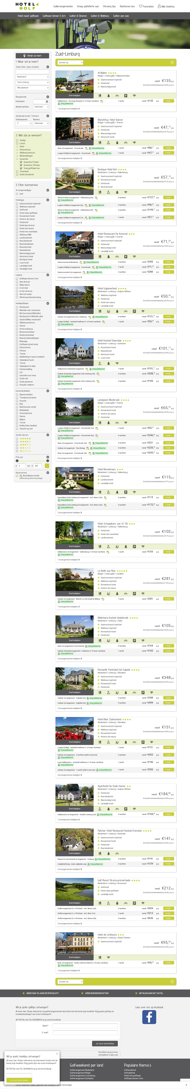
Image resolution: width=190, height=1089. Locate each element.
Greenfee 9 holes (31, 162)
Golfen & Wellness (100, 15)
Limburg (112, 172)
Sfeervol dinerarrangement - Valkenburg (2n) (75, 199)
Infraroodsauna (26, 329)
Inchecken (20, 101)
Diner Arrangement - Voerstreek (81, 148)
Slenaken (122, 672)
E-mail (44, 1032)
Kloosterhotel (25, 247)
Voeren (120, 122)
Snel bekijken (74, 95)
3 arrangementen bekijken (69, 277)
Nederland (102, 172)
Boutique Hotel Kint (107, 169)
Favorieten (148, 6)
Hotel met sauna (27, 228)
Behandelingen (26, 155)
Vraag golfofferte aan (88, 6)
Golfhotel (24, 209)
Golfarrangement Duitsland (81, 1078)
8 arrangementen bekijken (69, 458)
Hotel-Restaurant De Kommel (112, 233)
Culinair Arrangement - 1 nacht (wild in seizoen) (84, 770)
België (100, 75)
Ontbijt (23, 140)
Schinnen (122, 343)
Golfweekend (130, 1070)
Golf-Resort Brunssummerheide (114, 880)
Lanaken (120, 573)
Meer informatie (64, 1085)
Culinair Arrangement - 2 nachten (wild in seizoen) (77, 756)
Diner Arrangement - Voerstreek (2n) (83, 443)
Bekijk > (169, 101)
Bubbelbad (24, 410)
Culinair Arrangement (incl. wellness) (83, 317)
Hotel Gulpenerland (107, 288)
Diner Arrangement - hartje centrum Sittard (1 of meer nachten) (83, 964)
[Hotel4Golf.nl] (27, 5)
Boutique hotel (26, 259)
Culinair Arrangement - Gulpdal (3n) (80, 703)
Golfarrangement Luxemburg (82, 1075)
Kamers (36, 119)
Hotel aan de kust (27, 225)
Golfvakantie (129, 1072)
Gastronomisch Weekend (78, 262)
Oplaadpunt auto (27, 360)
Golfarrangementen (63, 6)
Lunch (22, 143)
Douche (23, 400)
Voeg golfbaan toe (32, 168)
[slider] (17, 460)
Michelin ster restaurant (30, 310)
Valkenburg (123, 172)
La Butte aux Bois (107, 570)
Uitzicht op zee (26, 428)
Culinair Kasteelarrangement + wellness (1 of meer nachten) (81, 652)
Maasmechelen (123, 75)
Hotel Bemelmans (107, 469)
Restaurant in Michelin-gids (31, 316)
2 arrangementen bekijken (69, 158)
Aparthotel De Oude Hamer (112, 786)
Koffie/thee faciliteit (28, 425)
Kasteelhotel (25, 250)
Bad (21, 403)
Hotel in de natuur (27, 219)
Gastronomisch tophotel (30, 203)
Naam (45, 1025)
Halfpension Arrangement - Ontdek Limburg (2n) (85, 814)
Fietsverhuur (25, 149)
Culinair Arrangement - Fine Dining (81, 448)
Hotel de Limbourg (107, 934)
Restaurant (24, 307)
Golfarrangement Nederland (82, 1070)
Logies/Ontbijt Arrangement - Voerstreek (84, 153)
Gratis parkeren (26, 381)
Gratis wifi (24, 378)
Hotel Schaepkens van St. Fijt (113, 523)
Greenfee (24, 159)
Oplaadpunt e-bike (27, 366)
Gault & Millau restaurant (30, 319)
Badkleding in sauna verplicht (32, 356)
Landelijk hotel (26, 265)
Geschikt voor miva (28, 375)
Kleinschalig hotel (27, 253)
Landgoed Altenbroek (109, 400)
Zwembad (24, 171)
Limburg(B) (110, 75)
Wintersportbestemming (30, 297)
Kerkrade (121, 833)
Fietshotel (24, 222)
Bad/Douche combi (28, 407)
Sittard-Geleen (124, 937)
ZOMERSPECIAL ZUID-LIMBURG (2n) (80, 864)
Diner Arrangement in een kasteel (79, 646)
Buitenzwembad (27, 335)
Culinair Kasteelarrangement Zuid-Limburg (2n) (76, 382)
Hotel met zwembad (28, 231)
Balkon (22, 419)
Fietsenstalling (26, 369)
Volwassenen (21, 119)
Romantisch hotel (27, 216)
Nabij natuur (25, 284)
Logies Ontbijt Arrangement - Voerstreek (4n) (76, 436)
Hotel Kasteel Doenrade (109, 340)
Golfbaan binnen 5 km (54, 15)
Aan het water (26, 294)
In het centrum (26, 291)
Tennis (23, 353)
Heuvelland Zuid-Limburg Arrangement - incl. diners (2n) (80, 498)
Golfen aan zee (121, 15)
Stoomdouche (26, 413)
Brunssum (122, 883)
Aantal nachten (22, 106)
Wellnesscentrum (27, 152)
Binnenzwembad (27, 332)
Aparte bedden (26, 394)
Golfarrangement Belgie (80, 1072)
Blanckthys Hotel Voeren (110, 119)
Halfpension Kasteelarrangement (81, 369)
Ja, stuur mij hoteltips (105, 1043)
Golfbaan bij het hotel (29, 344)
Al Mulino (102, 72)
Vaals (120, 620)
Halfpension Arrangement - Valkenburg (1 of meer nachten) (81, 553)
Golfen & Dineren (78, 15)
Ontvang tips (109, 6)
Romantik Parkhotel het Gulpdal (114, 669)
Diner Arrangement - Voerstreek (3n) (83, 453)
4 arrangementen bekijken (69, 222)
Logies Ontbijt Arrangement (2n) (81, 205)
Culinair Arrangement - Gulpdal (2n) (80, 698)
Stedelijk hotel (26, 268)
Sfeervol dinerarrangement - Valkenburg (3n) (75, 211)
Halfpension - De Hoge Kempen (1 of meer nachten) (78, 102)
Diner (22, 146)
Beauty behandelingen (29, 338)
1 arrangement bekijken (68, 108)
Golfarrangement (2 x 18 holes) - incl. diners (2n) (77, 908)
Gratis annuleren (27, 174)
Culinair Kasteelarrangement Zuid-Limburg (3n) (76, 375)
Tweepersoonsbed (28, 397)
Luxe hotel (24, 262)
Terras (22, 363)
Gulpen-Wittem (124, 291)
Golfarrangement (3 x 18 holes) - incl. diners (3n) (77, 918)
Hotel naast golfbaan (28, 15)
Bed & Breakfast (26, 244)
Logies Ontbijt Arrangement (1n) (81, 217)
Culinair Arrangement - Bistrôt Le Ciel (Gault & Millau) (79, 600)
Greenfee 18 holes (32, 165)
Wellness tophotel (27, 206)
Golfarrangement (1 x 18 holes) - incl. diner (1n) (76, 913)
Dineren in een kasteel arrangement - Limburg (84, 859)
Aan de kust (25, 281)
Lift (21, 372)
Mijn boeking (168, 6)
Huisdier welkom (27, 384)
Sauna (22, 325)
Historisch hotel (26, 256)
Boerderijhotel (26, 240)
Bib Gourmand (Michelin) (30, 313)
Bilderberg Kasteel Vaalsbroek (113, 617)
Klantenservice (127, 6)
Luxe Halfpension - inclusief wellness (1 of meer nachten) (80, 763)
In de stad (24, 288)
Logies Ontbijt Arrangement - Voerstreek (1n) (76, 429)
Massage (23, 341)
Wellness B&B (25, 234)
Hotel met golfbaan (132, 1075)
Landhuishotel (26, 237)
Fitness (23, 350)
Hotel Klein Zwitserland (109, 719)
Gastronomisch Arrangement (80, 272)
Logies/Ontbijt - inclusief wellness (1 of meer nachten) (79, 323)
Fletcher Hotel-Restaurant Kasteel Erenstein (120, 830)
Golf (21, 193)
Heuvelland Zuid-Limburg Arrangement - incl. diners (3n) (80, 506)
